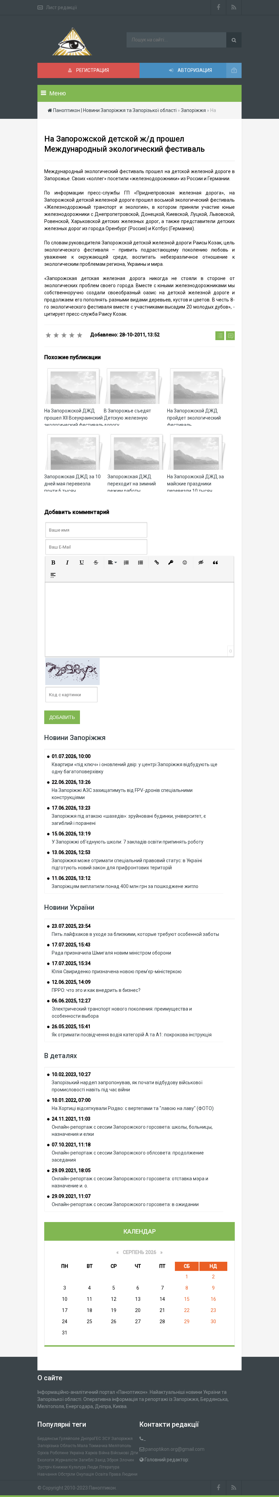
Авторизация (194, 70)
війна (104, 1452)
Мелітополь (120, 1445)
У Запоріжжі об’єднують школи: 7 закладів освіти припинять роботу (127, 842)
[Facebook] (218, 7)
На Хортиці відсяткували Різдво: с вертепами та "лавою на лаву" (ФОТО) (133, 1108)
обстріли (66, 1474)
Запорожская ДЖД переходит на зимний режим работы (132, 484)
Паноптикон (102, 1488)
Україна (76, 1452)
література (109, 1467)
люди (92, 1467)
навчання (47, 1474)
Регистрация (92, 70)
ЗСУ (106, 1438)
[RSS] (234, 7)
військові (120, 1452)
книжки (60, 1467)
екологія (45, 1460)
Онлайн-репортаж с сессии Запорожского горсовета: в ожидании (125, 1204)
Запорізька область (56, 1445)
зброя (112, 1460)
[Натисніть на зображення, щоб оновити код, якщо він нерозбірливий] (72, 671)
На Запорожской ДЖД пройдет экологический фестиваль (194, 418)
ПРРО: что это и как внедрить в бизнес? (96, 990)
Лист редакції (61, 7)
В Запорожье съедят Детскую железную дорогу (127, 418)
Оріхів (43, 1452)
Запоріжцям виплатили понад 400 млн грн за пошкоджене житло (125, 886)
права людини (123, 1474)
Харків (91, 1452)
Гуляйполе (69, 1438)
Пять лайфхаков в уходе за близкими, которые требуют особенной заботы (135, 934)
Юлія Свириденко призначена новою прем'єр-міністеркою (117, 971)
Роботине (59, 1452)
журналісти (66, 1460)
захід (100, 1460)
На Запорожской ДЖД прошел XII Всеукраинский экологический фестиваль (74, 418)
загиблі (86, 1460)
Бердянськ (47, 1438)
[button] (53, 562)
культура (77, 1467)
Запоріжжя (122, 1438)
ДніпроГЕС (91, 1438)
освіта (101, 1474)
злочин (126, 1460)
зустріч (44, 1467)
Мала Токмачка (92, 1445)
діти (134, 1452)
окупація (85, 1474)
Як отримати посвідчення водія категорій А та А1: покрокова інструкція (132, 1034)
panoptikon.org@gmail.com (174, 1449)
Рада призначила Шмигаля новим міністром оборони (111, 953)
